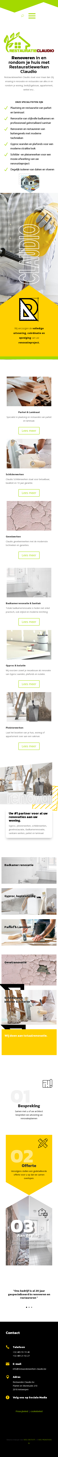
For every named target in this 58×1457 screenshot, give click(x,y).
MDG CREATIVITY (29, 1440)
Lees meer (29, 431)
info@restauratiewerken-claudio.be (29, 1368)
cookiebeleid (36, 1411)
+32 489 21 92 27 (21, 1355)
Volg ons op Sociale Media (30, 1397)
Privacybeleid (22, 1411)
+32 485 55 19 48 (21, 1352)
